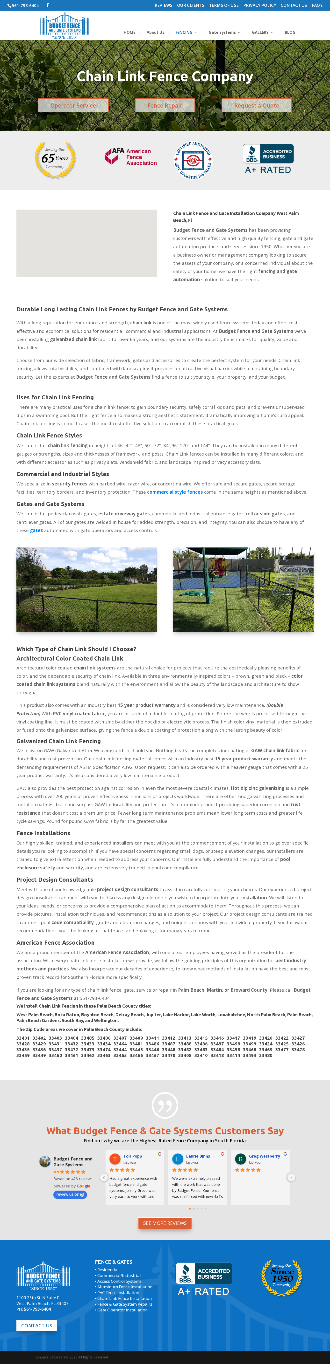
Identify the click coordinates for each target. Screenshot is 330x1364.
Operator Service (73, 105)
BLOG (290, 33)
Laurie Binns (198, 1156)
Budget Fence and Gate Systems (73, 1161)
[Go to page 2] (197, 1208)
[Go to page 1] (194, 1209)
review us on (67, 1194)
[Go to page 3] (201, 1208)
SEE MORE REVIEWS (165, 1223)
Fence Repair (165, 105)
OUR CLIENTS (190, 5)
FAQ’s (317, 5)
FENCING (184, 33)
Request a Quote (256, 105)
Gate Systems (222, 33)
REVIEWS (163, 5)
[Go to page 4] (205, 1208)
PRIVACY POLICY (259, 5)
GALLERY (260, 33)
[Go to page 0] (190, 1209)
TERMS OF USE (224, 5)
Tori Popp (132, 1156)
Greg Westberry (264, 1156)
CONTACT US (294, 5)
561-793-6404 (25, 5)
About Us (155, 33)
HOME (129, 33)
